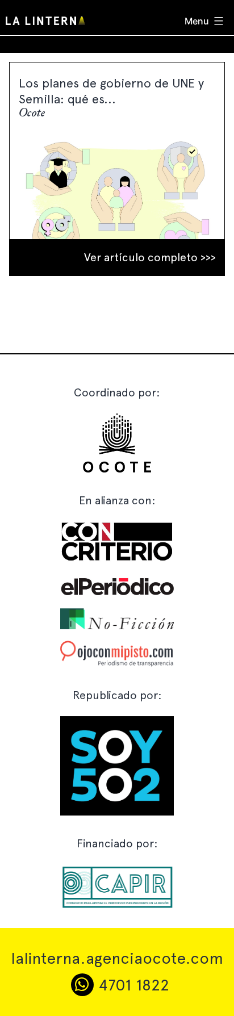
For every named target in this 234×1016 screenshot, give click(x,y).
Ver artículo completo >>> (150, 257)
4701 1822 (131, 984)
